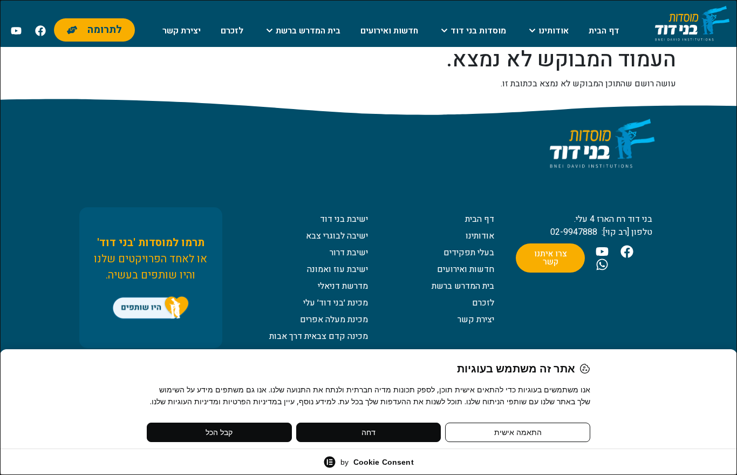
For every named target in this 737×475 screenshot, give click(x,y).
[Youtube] (16, 31)
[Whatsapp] (602, 264)
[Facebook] (40, 31)
